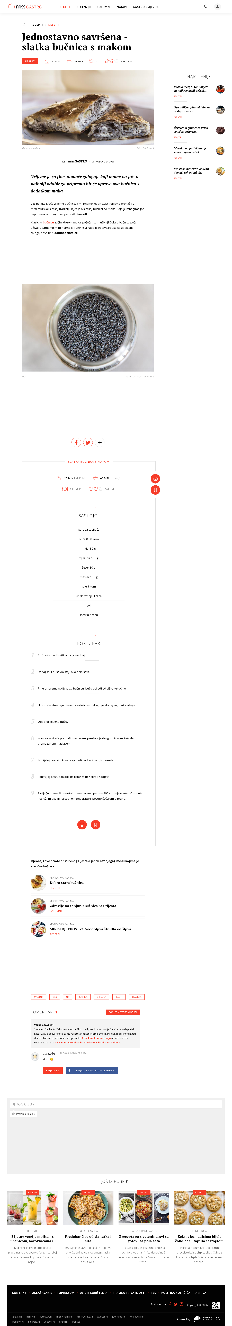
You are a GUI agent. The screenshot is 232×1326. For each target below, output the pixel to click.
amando (49, 1053)
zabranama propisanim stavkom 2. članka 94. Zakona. (88, 1042)
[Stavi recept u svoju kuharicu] (155, 490)
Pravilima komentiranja (96, 1038)
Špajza (177, 137)
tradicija (136, 996)
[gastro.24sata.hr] (24, 6)
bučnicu (48, 222)
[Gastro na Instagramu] (182, 1304)
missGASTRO (77, 161)
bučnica (82, 996)
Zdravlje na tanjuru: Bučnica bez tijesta (83, 905)
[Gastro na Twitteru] (176, 1304)
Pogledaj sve (123, 1012)
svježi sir (38, 996)
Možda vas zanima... (63, 877)
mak (54, 996)
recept (118, 996)
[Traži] (206, 7)
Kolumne (56, 911)
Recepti (37, 24)
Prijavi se (52, 1070)
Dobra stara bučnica (67, 882)
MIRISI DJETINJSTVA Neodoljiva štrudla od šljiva (90, 929)
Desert (53, 24)
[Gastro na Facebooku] (170, 1304)
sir (67, 996)
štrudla (101, 996)
